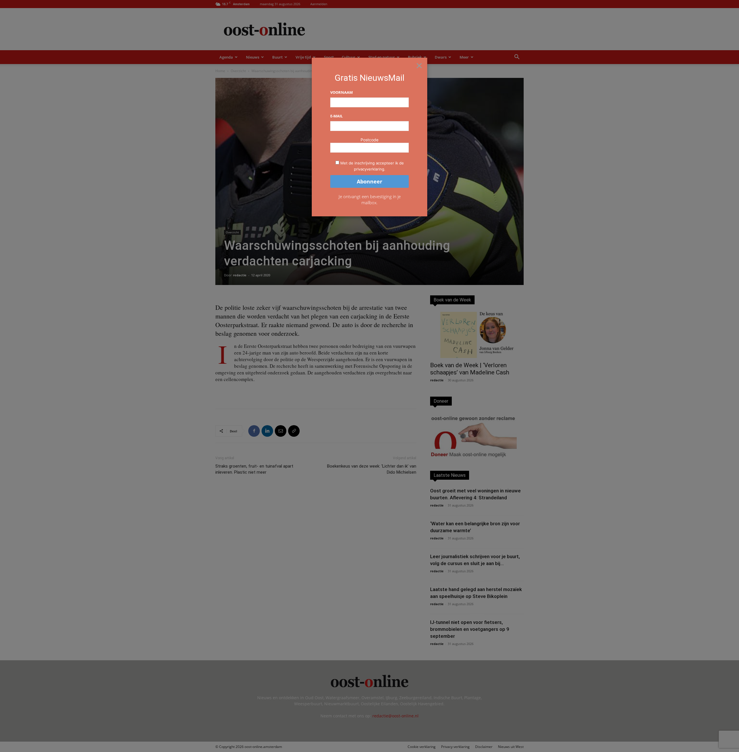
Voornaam (341, 92)
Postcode (369, 139)
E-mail (336, 116)
